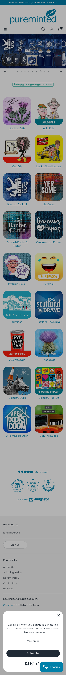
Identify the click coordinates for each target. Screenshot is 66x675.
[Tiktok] (38, 663)
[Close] (58, 615)
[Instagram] (32, 663)
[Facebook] (27, 663)
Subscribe (33, 653)
